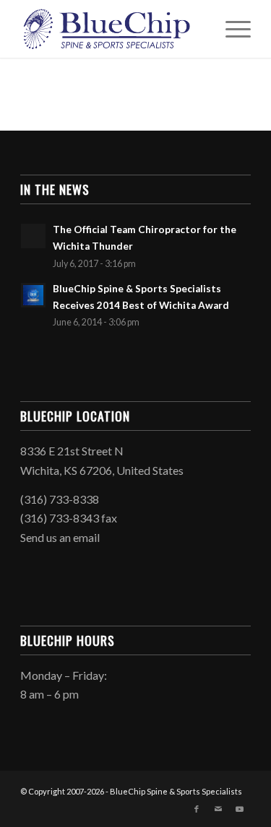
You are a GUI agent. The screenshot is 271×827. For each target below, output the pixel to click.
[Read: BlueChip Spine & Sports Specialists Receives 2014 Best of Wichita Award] (33, 295)
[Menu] (231, 29)
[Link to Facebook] (196, 809)
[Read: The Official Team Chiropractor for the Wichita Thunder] (33, 236)
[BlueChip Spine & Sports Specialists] (112, 29)
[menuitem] (231, 29)
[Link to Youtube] (240, 809)
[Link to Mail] (218, 809)
